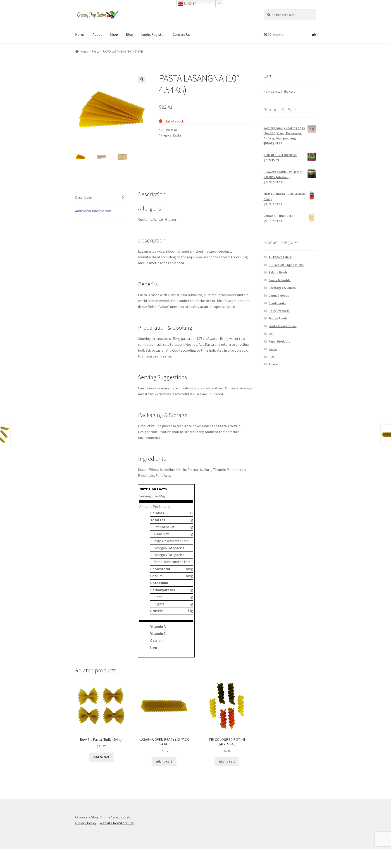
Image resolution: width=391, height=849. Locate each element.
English (189, 3)
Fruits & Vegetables (282, 326)
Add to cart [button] (101, 757)
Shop (114, 34)
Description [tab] (84, 197)
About (97, 34)
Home (80, 34)
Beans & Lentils (280, 280)
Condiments (277, 303)
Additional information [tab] (93, 211)
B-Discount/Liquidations (286, 265)
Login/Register (153, 34)
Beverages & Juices (282, 288)
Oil (271, 334)
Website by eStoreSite (117, 823)
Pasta (95, 51)
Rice (271, 357)
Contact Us (181, 34)
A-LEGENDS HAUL (280, 257)
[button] (141, 79)
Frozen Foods (278, 318)
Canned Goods (279, 295)
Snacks (274, 364)
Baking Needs (278, 272)
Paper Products (279, 341)
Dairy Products (279, 311)
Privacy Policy (85, 823)
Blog (129, 34)
